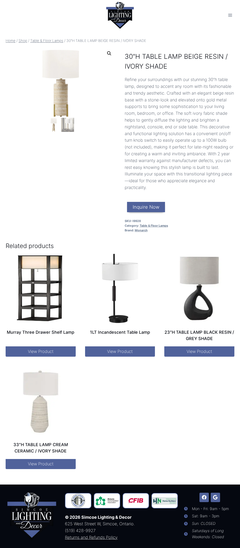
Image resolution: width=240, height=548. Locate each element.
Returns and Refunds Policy (91, 537)
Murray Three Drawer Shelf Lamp (40, 332)
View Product (40, 351)
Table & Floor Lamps (154, 225)
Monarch (141, 230)
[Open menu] (230, 15)
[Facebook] (204, 497)
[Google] (215, 497)
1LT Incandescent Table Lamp (120, 332)
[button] (109, 53)
